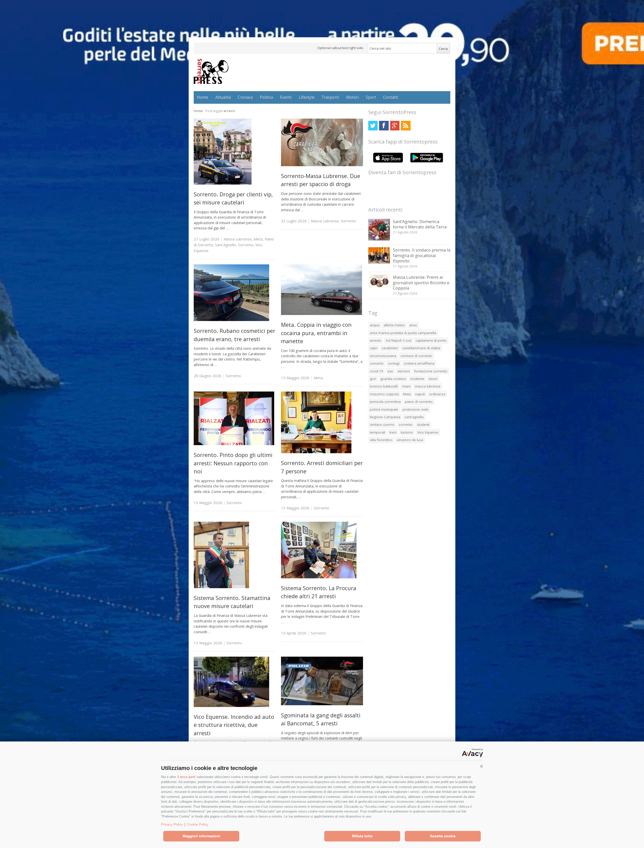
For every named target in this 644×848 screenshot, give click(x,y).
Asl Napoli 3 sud (398, 340)
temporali (377, 432)
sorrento (406, 424)
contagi (393, 363)
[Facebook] (383, 125)
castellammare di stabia (421, 348)
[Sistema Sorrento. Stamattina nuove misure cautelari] (221, 586)
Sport (371, 97)
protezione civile (415, 409)
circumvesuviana (383, 356)
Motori (352, 97)
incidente (417, 378)
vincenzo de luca (410, 440)
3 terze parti (186, 777)
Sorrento (245, 244)
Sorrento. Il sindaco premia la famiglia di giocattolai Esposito (421, 255)
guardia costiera (393, 378)
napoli (420, 394)
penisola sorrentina (385, 401)
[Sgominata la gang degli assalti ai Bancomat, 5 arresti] (322, 703)
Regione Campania (385, 417)
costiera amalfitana (419, 363)
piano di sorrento (419, 401)
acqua (374, 325)
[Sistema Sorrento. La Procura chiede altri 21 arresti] (318, 577)
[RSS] (405, 125)
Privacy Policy (172, 824)
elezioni (403, 371)
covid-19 (376, 371)
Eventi (286, 97)
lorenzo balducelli (384, 386)
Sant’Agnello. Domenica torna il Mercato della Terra (420, 224)
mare (406, 386)
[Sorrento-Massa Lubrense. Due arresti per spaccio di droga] (322, 164)
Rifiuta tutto (362, 836)
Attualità (223, 97)
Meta (258, 238)
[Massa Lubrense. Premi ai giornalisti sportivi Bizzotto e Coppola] (379, 286)
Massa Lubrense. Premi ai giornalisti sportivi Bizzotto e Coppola (421, 282)
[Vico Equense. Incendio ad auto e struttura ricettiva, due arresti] (231, 705)
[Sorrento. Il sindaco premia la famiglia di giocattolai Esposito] (379, 262)
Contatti (390, 97)
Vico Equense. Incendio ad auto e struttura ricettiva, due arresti (234, 725)
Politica (266, 97)
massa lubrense (427, 386)
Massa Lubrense (238, 238)
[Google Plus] (394, 125)
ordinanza (437, 394)
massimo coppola (384, 394)
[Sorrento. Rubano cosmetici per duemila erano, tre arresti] (231, 319)
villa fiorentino (381, 440)
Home (202, 97)
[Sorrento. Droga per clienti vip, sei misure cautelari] (223, 183)
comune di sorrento (416, 356)
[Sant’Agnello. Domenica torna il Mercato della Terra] (379, 239)
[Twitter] (373, 125)
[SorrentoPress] (211, 71)
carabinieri (390, 348)
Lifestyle (306, 97)
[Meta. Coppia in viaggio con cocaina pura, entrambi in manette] (321, 313)
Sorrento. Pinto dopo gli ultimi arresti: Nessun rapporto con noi (233, 463)
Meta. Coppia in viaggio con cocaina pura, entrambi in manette (316, 333)
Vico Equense (427, 432)
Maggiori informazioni (201, 836)
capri (373, 348)
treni (392, 432)
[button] (481, 766)
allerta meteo (394, 325)
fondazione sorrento (430, 371)
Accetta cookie (443, 836)
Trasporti (330, 97)
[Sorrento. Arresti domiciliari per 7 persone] (316, 451)
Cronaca (245, 97)
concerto (377, 363)
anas (413, 325)
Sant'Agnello (225, 244)
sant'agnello (414, 417)
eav (390, 371)
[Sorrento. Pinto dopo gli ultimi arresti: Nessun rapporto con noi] (234, 443)
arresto (375, 340)
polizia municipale (384, 409)
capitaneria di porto (431, 340)
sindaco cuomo (382, 424)
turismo (407, 432)
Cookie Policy (197, 824)
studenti (423, 424)
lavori (433, 378)
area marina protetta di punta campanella (403, 333)
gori (373, 378)
